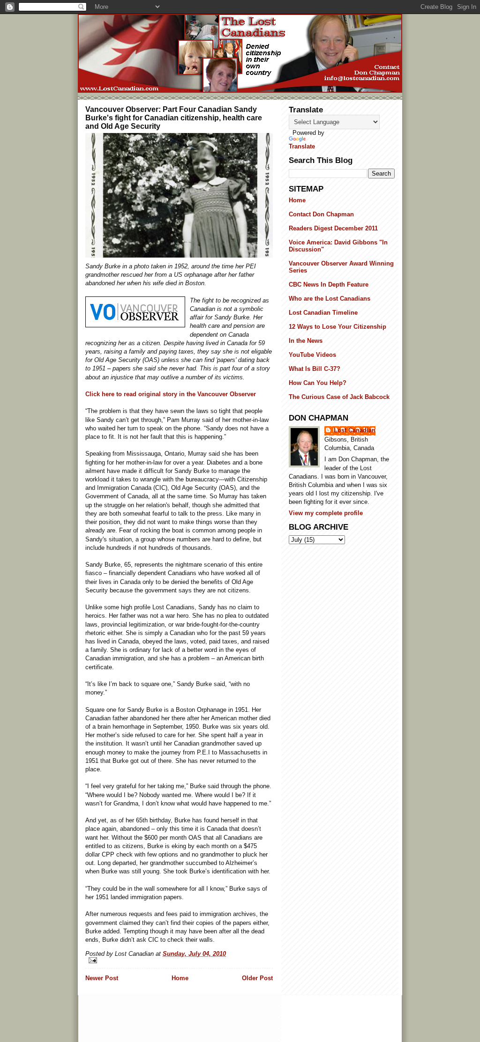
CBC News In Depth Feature (328, 284)
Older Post (257, 978)
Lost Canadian (354, 430)
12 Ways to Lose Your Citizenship (337, 326)
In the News (305, 340)
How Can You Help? (317, 382)
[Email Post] (179, 960)
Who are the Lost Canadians (329, 298)
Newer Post (101, 978)
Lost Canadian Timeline (323, 312)
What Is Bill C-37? (314, 368)
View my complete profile (326, 513)
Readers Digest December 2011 (333, 228)
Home (180, 978)
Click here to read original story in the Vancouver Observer (170, 394)
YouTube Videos (312, 354)
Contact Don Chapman (321, 214)
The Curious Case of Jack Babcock (339, 396)
